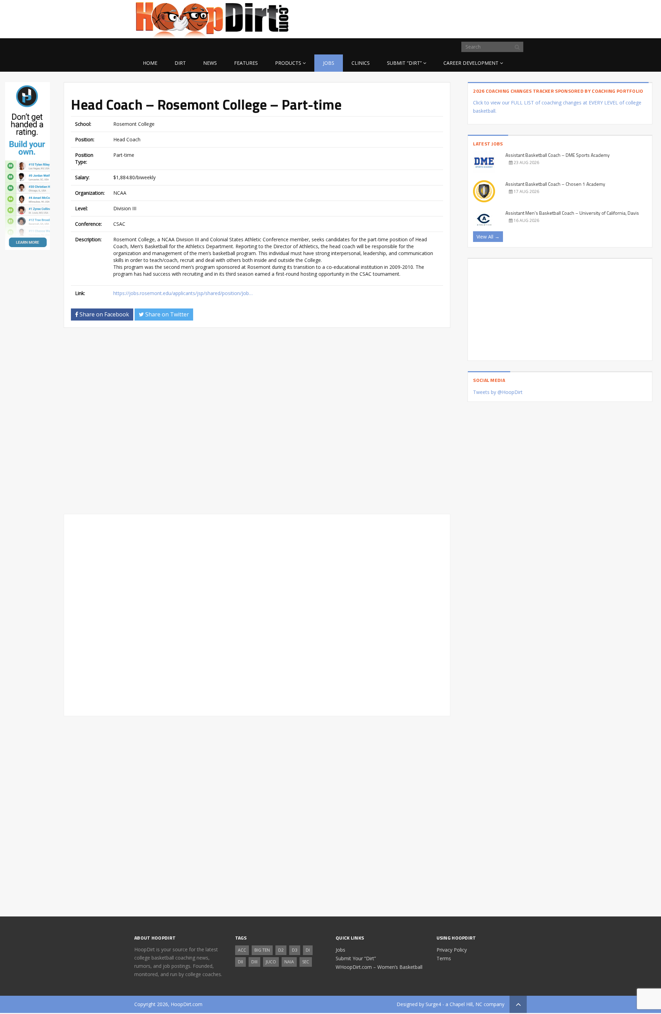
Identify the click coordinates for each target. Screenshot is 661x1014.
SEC (305, 962)
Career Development (471, 63)
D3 (294, 950)
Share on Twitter (166, 314)
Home (150, 63)
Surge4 (433, 1004)
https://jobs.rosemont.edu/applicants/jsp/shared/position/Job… (183, 293)
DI (308, 950)
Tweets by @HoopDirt (498, 392)
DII (240, 962)
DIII (254, 962)
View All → (488, 236)
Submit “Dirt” (404, 63)
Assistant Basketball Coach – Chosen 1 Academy (555, 183)
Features (246, 63)
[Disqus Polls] (257, 421)
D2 (281, 950)
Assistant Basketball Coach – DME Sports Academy (557, 155)
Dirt (180, 63)
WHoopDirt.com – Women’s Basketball (379, 967)
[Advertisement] (472, 18)
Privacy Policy (452, 949)
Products (288, 63)
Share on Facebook (103, 314)
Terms (444, 958)
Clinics (361, 63)
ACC (242, 950)
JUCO (271, 962)
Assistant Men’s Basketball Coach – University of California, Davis (572, 212)
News (210, 63)
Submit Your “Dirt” (356, 958)
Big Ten (262, 950)
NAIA (289, 962)
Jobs (328, 63)
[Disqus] (257, 614)
